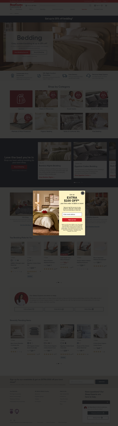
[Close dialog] (82, 193)
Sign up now (72, 219)
